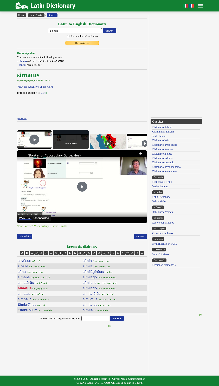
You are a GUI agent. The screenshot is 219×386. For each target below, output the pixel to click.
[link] (22, 155)
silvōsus (29, 261)
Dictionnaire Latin (162, 181)
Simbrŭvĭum (36, 310)
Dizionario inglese (162, 153)
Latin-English (36, 15)
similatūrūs (98, 293)
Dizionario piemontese (164, 171)
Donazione (82, 43)
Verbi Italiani (159, 136)
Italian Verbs (159, 201)
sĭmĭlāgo (99, 277)
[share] (140, 154)
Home (21, 15)
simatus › (140, 236)
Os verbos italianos (162, 233)
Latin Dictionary (161, 196)
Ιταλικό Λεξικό (160, 254)
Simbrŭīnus (32, 304)
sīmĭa (96, 261)
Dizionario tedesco (162, 158)
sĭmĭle (96, 310)
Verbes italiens (160, 186)
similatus (100, 299)
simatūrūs (33, 283)
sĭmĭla (97, 266)
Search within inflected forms (84, 36)
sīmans (34, 277)
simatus (52, 15)
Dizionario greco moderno (166, 166)
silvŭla (32, 266)
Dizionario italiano (162, 127)
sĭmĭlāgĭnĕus (98, 272)
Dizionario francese (162, 149)
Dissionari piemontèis (164, 264)
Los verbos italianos (163, 222)
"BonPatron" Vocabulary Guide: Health (55, 155)
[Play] (107, 143)
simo (43, 93)
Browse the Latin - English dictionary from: (60, 318)
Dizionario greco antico (165, 144)
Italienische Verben (162, 211)
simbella (33, 299)
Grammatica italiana (163, 131)
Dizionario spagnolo (163, 162)
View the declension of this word (35, 86)
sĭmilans (100, 283)
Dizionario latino (161, 140)
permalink (22, 118)
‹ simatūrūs (25, 236)
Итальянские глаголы (164, 243)
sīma (31, 272)
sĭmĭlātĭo (99, 288)
